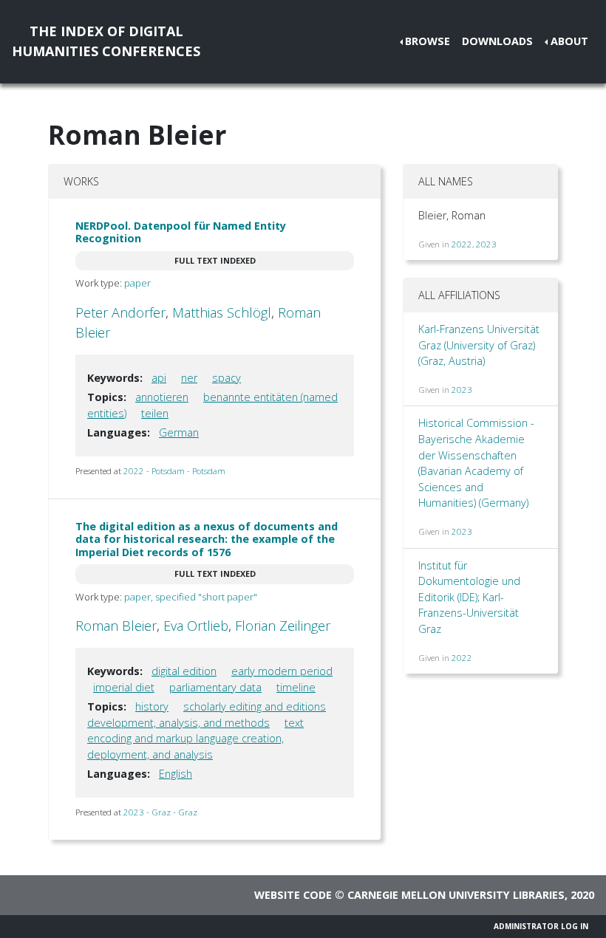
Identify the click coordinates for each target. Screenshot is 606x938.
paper (137, 283)
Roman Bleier (116, 625)
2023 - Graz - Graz (160, 812)
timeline (296, 687)
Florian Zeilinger (282, 625)
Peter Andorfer (120, 312)
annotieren (161, 397)
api (159, 378)
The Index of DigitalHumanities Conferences (106, 41)
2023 (486, 244)
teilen (154, 413)
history (151, 706)
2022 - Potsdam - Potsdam (174, 470)
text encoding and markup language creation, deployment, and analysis (195, 738)
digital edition (184, 671)
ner (189, 378)
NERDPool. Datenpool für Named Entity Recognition (180, 232)
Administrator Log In (541, 926)
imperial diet (123, 687)
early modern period (282, 671)
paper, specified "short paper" (190, 596)
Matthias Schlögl (221, 312)
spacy (226, 378)
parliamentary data (215, 687)
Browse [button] (427, 41)
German (179, 432)
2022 (462, 244)
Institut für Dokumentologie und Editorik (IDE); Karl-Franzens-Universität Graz (469, 597)
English (175, 774)
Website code (293, 895)
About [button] (569, 41)
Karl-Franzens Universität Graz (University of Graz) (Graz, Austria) (478, 345)
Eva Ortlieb (195, 625)
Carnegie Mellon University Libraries (456, 895)
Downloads (497, 41)
